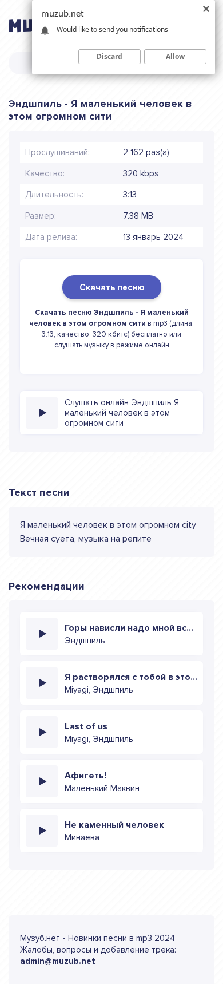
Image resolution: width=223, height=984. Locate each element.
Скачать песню (111, 287)
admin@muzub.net (57, 961)
